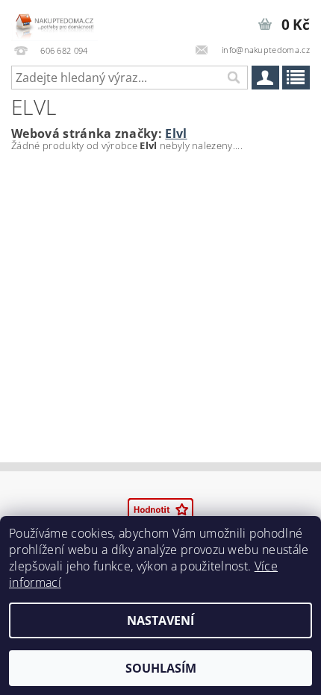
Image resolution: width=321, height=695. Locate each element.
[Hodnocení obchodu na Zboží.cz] (160, 508)
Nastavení (160, 620)
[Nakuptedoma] (54, 19)
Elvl (176, 133)
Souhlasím (160, 668)
